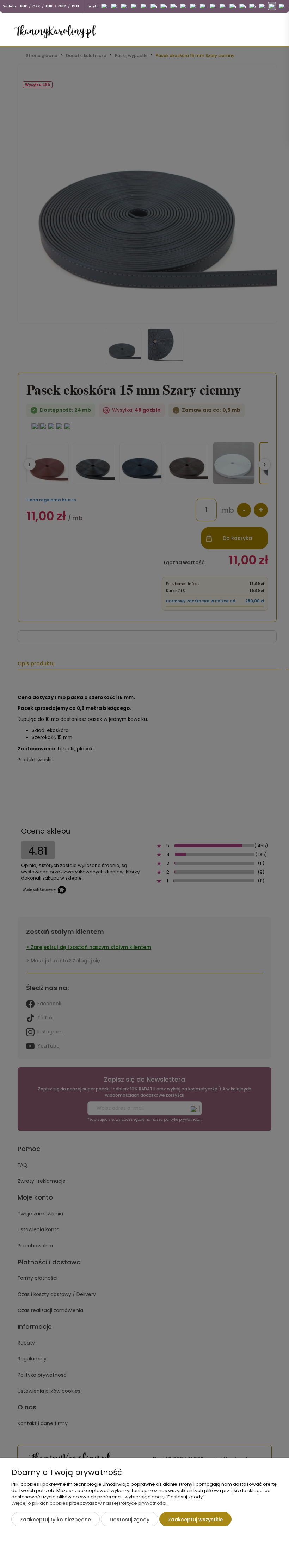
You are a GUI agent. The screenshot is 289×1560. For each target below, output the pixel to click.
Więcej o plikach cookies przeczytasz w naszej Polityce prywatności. (89, 1503)
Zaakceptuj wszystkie (195, 1519)
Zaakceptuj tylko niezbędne (55, 1519)
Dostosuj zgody (129, 1519)
